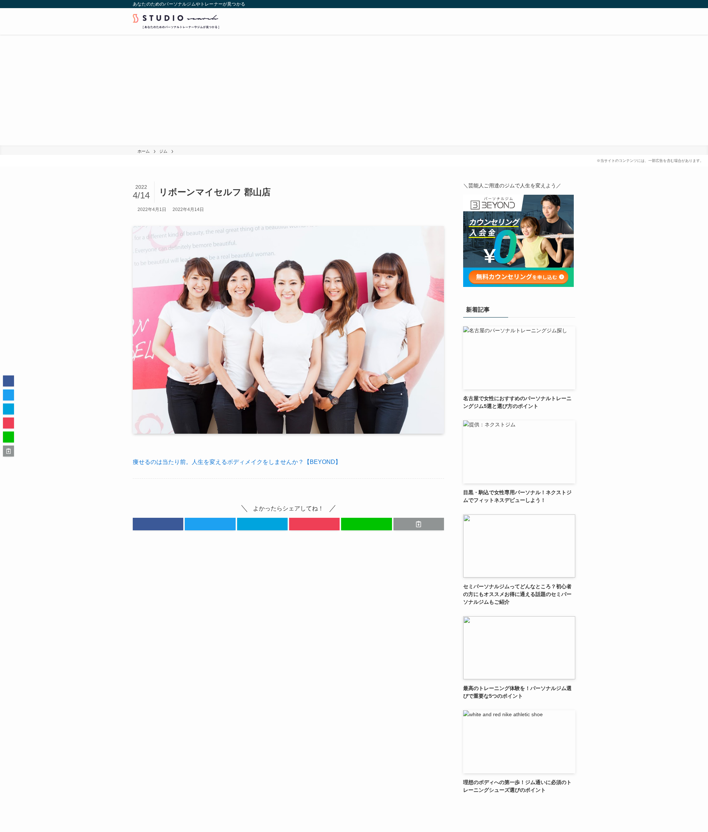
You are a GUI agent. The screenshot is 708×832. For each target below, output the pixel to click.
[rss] (561, 4)
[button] (158, 524)
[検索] (570, 4)
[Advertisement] (354, 90)
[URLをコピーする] (418, 524)
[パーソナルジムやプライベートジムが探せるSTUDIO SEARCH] (176, 21)
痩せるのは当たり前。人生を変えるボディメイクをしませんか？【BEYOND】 (237, 462)
